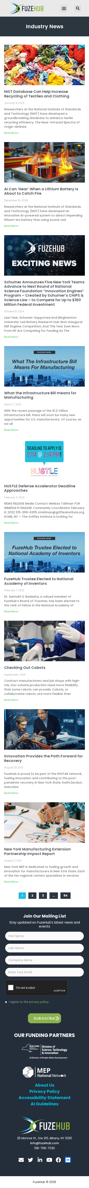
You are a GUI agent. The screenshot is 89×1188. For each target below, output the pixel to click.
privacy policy (39, 1002)
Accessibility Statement (45, 1098)
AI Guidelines (44, 1104)
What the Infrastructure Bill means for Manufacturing (40, 395)
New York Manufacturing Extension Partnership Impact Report (37, 851)
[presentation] (36, 988)
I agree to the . (27, 1004)
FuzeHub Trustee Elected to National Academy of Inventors (38, 581)
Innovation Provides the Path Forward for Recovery (43, 758)
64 (67, 895)
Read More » (11, 133)
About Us (44, 1085)
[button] (63, 8)
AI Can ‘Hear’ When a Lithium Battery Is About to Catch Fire (41, 191)
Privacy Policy (44, 1091)
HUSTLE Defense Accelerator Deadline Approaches (39, 488)
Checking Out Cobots (24, 667)
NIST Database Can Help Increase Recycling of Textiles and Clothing (36, 94)
